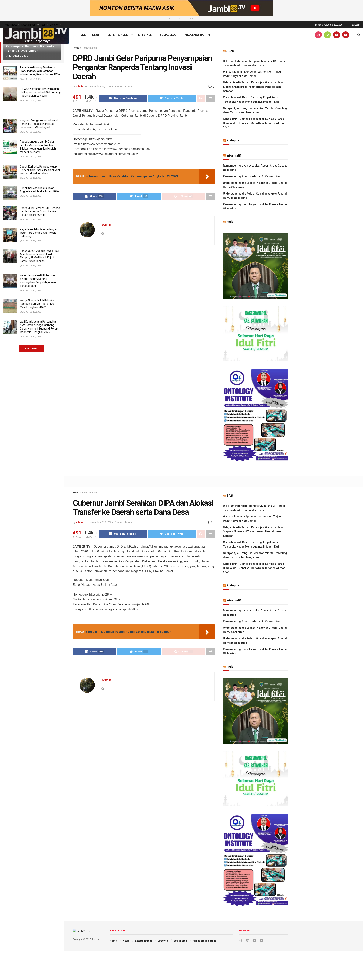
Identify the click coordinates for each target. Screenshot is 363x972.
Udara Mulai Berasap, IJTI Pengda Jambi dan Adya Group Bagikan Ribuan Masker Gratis (40, 211)
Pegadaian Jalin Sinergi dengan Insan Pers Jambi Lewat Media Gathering (38, 233)
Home (6, 24)
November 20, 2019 (100, 522)
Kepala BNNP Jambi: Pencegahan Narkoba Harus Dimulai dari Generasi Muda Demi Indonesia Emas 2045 (254, 123)
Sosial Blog (168, 34)
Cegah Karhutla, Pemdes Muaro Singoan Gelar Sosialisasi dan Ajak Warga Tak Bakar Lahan (40, 170)
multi (229, 221)
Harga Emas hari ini (196, 34)
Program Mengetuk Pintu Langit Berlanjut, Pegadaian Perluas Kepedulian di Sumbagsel (39, 124)
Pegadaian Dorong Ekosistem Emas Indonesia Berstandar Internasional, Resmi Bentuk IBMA (40, 71)
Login (357, 24)
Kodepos (232, 140)
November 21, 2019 (100, 86)
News (14, 24)
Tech (43, 24)
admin (80, 86)
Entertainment (28, 24)
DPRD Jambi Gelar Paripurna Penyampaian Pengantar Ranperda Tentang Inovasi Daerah (30, 46)
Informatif (233, 155)
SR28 (230, 51)
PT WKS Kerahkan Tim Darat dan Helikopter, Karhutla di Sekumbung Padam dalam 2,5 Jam (40, 92)
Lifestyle (54, 24)
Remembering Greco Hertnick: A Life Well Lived (252, 176)
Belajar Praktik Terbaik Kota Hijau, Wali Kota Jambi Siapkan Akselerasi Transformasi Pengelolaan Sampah (254, 86)
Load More (32, 348)
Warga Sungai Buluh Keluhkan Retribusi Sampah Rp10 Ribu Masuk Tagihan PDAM (37, 304)
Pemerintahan (89, 48)
